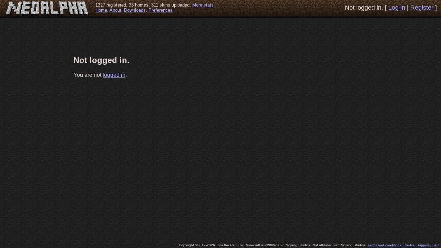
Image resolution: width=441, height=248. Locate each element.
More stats (203, 5)
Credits (408, 245)
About (115, 10)
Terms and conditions (384, 245)
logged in (114, 75)
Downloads (135, 10)
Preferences (160, 10)
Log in (396, 7)
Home (101, 10)
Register (421, 7)
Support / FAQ (428, 245)
